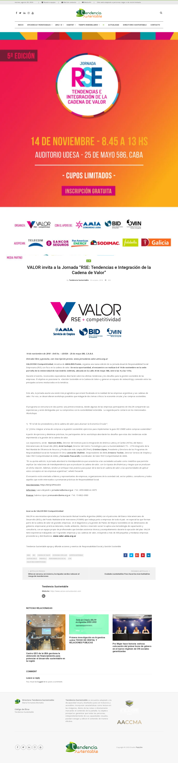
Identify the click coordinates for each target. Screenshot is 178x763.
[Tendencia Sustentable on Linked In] (43, 596)
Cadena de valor (44, 555)
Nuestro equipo (50, 2)
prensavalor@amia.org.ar (59, 495)
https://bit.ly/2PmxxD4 (50, 484)
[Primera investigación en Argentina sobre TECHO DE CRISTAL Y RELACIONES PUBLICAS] (89, 624)
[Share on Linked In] (149, 555)
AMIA (28, 555)
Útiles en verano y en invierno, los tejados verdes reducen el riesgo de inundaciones (53, 575)
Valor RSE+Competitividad (36, 562)
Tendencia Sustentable (79, 280)
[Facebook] (16, 13)
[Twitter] (20, 13)
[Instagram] (29, 13)
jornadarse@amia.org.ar (62, 490)
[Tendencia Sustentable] (82, 747)
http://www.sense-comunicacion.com (65, 591)
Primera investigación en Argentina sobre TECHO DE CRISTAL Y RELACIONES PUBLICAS (87, 640)
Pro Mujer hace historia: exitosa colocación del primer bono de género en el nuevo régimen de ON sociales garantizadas (132, 648)
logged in (41, 682)
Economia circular (60, 555)
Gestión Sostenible (76, 555)
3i (87, 261)
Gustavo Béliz (32, 558)
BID (34, 555)
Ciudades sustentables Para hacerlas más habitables (127, 574)
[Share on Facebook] (125, 555)
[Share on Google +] (137, 555)
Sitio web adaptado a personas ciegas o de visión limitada (119, 2)
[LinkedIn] (24, 13)
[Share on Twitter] (131, 555)
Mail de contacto (70, 2)
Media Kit (87, 2)
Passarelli (43, 558)
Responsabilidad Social (57, 558)
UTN (69, 558)
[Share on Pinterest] (143, 555)
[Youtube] (33, 13)
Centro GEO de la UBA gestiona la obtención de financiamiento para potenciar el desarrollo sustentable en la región (45, 657)
